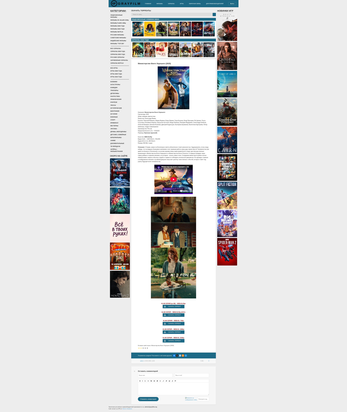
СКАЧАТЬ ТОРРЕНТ (174, 306)
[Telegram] (180, 355)
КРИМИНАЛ (114, 123)
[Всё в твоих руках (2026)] (120, 240)
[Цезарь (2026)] (185, 56)
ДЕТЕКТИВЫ (114, 93)
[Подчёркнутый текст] (145, 381)
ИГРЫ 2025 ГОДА (116, 74)
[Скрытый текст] (166, 381)
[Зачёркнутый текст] (148, 381)
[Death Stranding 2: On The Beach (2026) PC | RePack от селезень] (227, 40)
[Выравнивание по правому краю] (157, 381)
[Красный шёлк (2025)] (197, 35)
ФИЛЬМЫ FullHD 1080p (118, 23)
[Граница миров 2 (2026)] (138, 56)
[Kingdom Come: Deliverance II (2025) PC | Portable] (227, 125)
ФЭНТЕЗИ (113, 102)
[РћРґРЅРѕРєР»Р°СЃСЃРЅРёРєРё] (183, 355)
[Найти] (214, 14)
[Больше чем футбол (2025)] (209, 35)
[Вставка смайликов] (160, 381)
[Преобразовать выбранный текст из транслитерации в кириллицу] (172, 381)
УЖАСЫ (113, 105)
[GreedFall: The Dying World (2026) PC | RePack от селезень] (227, 69)
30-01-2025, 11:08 (150, 361)
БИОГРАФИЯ (114, 111)
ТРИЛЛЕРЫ (114, 90)
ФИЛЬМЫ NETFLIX (116, 32)
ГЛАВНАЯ (148, 3)
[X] (177, 355)
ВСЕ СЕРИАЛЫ (115, 48)
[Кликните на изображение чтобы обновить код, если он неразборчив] (191, 399)
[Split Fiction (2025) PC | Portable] (227, 208)
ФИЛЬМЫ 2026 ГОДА (117, 26)
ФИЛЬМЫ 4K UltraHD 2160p (119, 20)
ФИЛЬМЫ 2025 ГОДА (117, 29)
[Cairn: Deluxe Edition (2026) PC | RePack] (227, 152)
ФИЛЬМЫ (160, 3)
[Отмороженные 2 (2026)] (197, 56)
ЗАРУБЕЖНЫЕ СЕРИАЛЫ (119, 60)
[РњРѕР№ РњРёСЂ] (186, 355)
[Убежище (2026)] (161, 35)
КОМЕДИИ (113, 87)
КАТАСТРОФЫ (115, 84)
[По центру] (154, 381)
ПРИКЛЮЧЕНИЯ (115, 99)
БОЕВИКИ (113, 81)
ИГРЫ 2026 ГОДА (116, 71)
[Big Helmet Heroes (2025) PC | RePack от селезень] (227, 236)
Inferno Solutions (127, 408)
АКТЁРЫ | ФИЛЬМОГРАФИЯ (116, 150)
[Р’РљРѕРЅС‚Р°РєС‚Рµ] (174, 355)
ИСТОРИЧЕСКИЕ (116, 108)
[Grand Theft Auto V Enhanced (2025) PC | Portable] (227, 180)
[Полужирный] (140, 381)
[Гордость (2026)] (173, 56)
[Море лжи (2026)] (161, 56)
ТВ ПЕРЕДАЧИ (115, 146)
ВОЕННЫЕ (114, 117)
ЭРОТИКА (113, 128)
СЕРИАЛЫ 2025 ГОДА (117, 54)
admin (141, 361)
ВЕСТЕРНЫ (114, 126)
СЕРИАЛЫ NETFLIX (117, 63)
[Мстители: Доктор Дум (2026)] (120, 213)
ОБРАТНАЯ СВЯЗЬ (195, 3)
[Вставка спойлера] (175, 381)
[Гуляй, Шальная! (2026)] (150, 56)
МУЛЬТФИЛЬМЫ (116, 137)
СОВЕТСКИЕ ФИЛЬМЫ (118, 37)
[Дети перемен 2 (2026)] (209, 56)
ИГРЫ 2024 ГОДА (116, 77)
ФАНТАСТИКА (115, 96)
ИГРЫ (182, 3)
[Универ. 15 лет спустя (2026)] (120, 269)
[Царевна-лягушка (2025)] (173, 35)
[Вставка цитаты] (169, 381)
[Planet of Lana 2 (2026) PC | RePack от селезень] (227, 96)
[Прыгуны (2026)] (150, 35)
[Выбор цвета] (163, 381)
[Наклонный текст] (142, 381)
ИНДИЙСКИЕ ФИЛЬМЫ (118, 40)
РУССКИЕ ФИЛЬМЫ (117, 35)
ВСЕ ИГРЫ (114, 68)
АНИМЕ (112, 140)
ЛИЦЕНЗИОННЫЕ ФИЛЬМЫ (116, 16)
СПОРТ (112, 120)
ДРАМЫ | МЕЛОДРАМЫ (118, 131)
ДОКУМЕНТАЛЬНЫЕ (117, 143)
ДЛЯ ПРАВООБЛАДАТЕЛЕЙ (214, 3)
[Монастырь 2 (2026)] (120, 296)
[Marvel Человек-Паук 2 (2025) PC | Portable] (227, 264)
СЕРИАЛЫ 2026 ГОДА (117, 51)
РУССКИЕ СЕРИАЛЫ (117, 57)
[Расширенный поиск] (211, 14)
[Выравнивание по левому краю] (151, 381)
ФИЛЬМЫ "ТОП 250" (117, 43)
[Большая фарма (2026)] (120, 185)
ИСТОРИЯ (113, 114)
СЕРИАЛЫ (171, 3)
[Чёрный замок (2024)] (185, 35)
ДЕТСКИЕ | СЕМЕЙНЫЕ (118, 134)
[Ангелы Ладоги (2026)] (138, 35)
